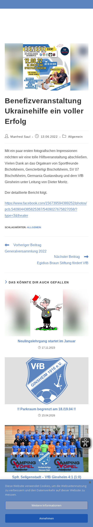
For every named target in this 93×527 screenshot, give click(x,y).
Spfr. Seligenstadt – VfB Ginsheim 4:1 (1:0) (46, 477)
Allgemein (75, 136)
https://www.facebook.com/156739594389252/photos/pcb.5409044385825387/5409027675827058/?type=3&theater (46, 209)
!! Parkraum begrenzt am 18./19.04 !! (46, 409)
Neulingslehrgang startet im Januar (46, 341)
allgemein (34, 227)
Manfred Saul (20, 136)
